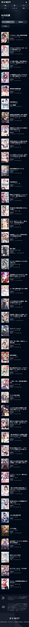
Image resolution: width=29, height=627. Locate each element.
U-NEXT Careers (3, 621)
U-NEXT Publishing (19, 621)
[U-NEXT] (6, 2)
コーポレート (11, 621)
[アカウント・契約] (26, 2)
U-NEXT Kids (26, 621)
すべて (8, 22)
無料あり (21, 22)
